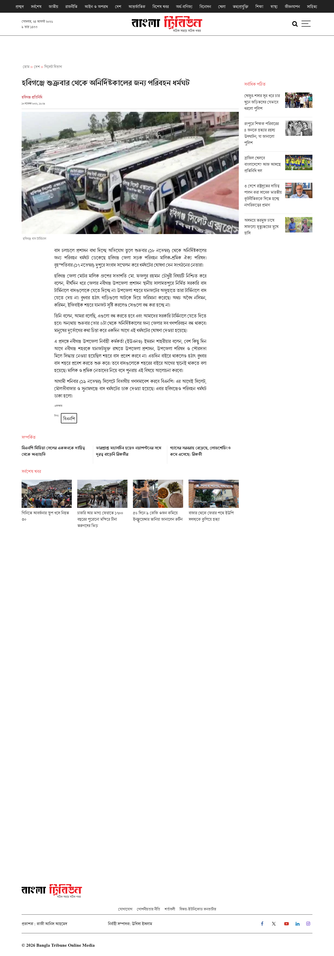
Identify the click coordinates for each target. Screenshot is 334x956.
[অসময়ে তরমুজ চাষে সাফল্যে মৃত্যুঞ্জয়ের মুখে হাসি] (278, 227)
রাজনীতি (71, 6)
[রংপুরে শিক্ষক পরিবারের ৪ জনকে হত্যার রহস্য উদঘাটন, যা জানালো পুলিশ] (278, 135)
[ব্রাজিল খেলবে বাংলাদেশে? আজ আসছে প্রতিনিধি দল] (278, 167)
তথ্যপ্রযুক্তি (240, 6)
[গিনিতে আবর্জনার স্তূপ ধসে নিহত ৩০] (47, 505)
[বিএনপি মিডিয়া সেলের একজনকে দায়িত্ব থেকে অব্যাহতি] (56, 453)
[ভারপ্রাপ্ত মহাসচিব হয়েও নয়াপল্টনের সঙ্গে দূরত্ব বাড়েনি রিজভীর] (130, 453)
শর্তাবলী (170, 909)
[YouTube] (286, 924)
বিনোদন (205, 6)
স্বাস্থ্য (273, 6)
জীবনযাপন (292, 6)
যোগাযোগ (125, 909)
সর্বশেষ (36, 6)
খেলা (221, 6)
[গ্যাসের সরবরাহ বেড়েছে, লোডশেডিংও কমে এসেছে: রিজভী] (204, 453)
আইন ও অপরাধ (96, 6)
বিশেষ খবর (160, 6)
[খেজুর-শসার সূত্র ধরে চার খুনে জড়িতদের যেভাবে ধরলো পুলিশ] (278, 104)
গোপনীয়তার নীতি (148, 909)
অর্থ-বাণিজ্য (184, 6)
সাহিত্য (312, 6)
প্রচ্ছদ (19, 6)
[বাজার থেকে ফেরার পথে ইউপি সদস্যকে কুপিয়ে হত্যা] (214, 505)
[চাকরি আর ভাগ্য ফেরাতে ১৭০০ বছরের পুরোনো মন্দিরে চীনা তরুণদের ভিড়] (102, 505)
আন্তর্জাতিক (136, 6)
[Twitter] (274, 924)
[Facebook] (262, 924)
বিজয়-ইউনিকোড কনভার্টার (197, 909)
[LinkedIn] (297, 924)
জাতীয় (53, 6)
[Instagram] (308, 924)
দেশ (118, 6)
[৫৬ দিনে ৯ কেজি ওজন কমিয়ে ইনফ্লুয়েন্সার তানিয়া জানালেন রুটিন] (158, 505)
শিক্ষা (259, 6)
